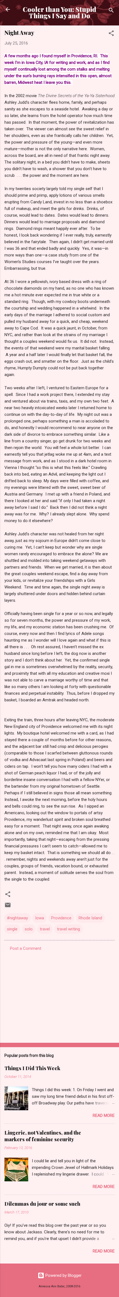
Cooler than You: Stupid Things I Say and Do (59, 12)
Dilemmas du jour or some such (42, 1203)
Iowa (39, 917)
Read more (104, 1115)
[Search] (111, 11)
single (12, 929)
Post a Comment (25, 948)
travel (45, 929)
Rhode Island (90, 917)
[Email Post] (7, 906)
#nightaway (17, 917)
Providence (61, 917)
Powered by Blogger (63, 1275)
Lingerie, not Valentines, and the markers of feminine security (42, 1136)
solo (29, 929)
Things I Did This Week (32, 1068)
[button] (111, 34)
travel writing (68, 929)
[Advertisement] (59, 995)
